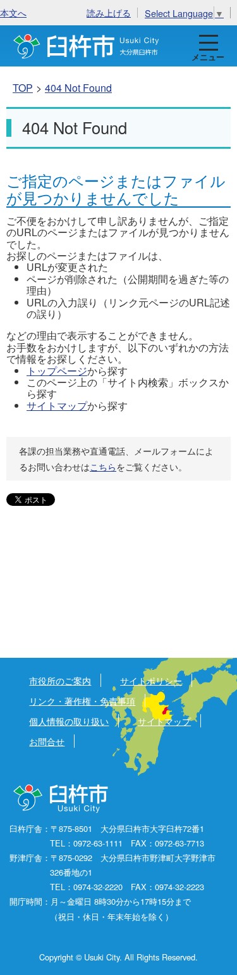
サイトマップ (57, 405)
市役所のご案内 (60, 680)
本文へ (13, 12)
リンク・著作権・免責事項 (82, 700)
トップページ (57, 370)
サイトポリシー (151, 680)
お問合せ (46, 741)
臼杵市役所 (62, 799)
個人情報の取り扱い (69, 720)
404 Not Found (78, 87)
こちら (103, 466)
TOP (23, 87)
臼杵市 (86, 45)
